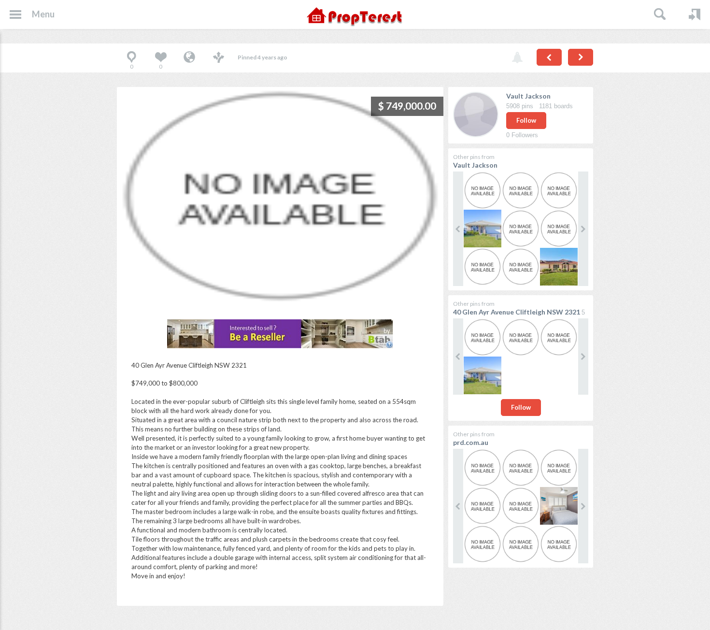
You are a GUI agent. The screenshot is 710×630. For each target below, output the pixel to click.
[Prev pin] (549, 57)
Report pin (517, 57)
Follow (526, 120)
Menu (43, 14)
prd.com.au (470, 442)
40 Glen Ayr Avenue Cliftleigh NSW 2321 (516, 312)
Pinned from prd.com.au (189, 57)
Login (694, 14)
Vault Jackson (528, 96)
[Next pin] (580, 57)
